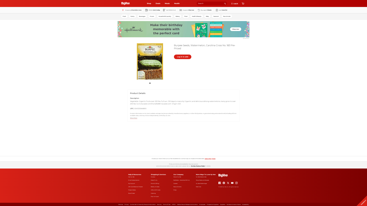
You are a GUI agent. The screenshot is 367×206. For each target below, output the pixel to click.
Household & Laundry (165, 16)
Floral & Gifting (155, 183)
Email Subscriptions (133, 180)
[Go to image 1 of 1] (150, 83)
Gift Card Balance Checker (135, 186)
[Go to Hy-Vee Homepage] (125, 3)
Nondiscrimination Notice (234, 204)
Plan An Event (155, 196)
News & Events (177, 186)
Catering (153, 193)
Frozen (152, 16)
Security (159, 204)
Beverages (142, 16)
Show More (133, 118)
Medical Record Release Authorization (187, 204)
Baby (207, 16)
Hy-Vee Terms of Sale (198, 166)
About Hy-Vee (177, 177)
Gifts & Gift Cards (155, 190)
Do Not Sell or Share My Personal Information (143, 204)
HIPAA (174, 204)
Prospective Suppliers (213, 204)
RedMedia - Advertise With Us (181, 180)
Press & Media (132, 190)
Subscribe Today (210, 158)
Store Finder (131, 193)
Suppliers (222, 204)
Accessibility (245, 204)
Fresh (124, 16)
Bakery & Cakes (155, 186)
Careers (175, 183)
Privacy (127, 204)
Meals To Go (154, 180)
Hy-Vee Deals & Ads (201, 177)
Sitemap (120, 204)
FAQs (174, 190)
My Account (131, 183)
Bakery (178, 16)
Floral (185, 16)
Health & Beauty (196, 16)
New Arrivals (226, 16)
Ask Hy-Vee (131, 177)
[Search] (225, 3)
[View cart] (243, 3)
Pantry (132, 16)
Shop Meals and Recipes (202, 180)
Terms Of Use (166, 204)
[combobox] (211, 3)
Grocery (153, 177)
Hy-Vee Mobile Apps (201, 183)
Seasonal (216, 16)
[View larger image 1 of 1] (150, 61)
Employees (202, 204)
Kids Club (198, 186)
